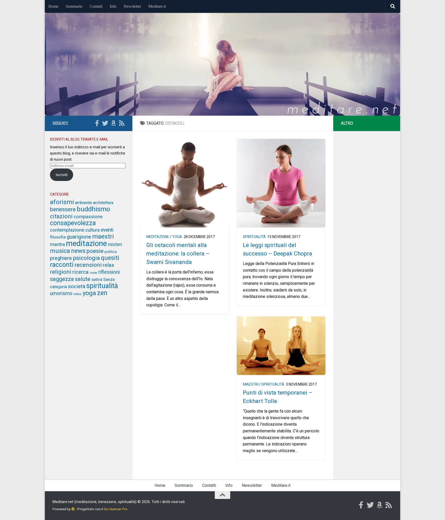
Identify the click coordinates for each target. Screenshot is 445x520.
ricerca (80, 272)
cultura (92, 230)
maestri (250, 384)
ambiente (83, 202)
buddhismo (93, 209)
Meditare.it (157, 6)
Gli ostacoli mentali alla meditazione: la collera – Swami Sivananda (178, 253)
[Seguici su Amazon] (113, 123)
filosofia (58, 237)
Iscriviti (61, 174)
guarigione (79, 237)
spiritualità (254, 237)
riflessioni (109, 272)
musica (60, 250)
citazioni (61, 216)
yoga (177, 237)
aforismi (62, 202)
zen (102, 293)
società (76, 286)
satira (96, 279)
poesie (95, 251)
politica (111, 251)
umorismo (61, 293)
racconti (61, 264)
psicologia (86, 257)
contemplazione (67, 230)
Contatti (96, 6)
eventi (107, 230)
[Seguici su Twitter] (105, 123)
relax (108, 265)
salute (82, 279)
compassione (88, 217)
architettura (103, 202)
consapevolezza (73, 223)
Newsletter (132, 6)
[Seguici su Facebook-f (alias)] (97, 123)
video (77, 294)
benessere (63, 209)
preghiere (61, 258)
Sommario (74, 6)
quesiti (110, 257)
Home (53, 6)
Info (113, 6)
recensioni (88, 264)
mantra (57, 244)
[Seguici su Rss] (121, 123)
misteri (115, 244)
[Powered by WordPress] (73, 509)
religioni (60, 271)
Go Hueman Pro (115, 509)
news (78, 250)
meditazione (157, 237)
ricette (93, 273)
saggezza (62, 279)
